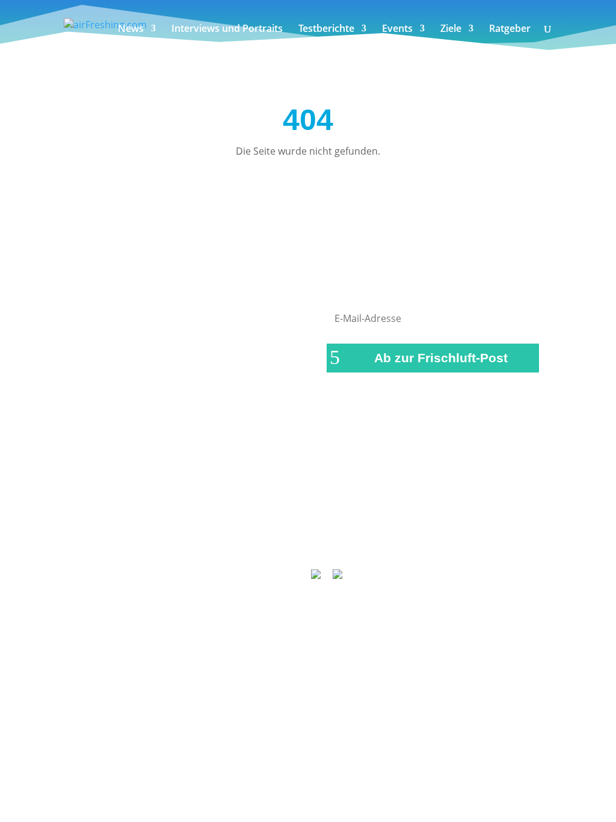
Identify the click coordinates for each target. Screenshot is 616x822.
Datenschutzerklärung (403, 524)
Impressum (204, 524)
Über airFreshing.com (291, 524)
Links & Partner (131, 524)
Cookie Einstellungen (313, 540)
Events (397, 29)
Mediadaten (493, 524)
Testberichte (326, 29)
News (131, 29)
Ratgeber (510, 29)
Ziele (450, 29)
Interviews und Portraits (227, 29)
